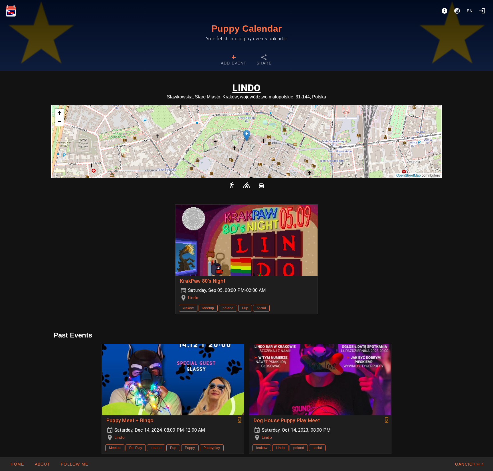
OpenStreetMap (408, 175)
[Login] (482, 11)
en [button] (470, 11)
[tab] (233, 60)
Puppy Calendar (246, 28)
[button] (246, 135)
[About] (444, 11)
